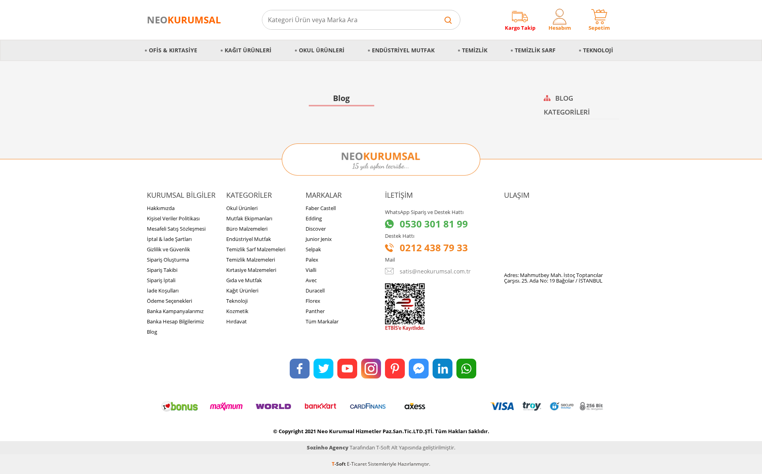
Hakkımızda (161, 208)
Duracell (315, 290)
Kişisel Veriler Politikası (173, 218)
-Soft (339, 464)
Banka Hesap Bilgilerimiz (175, 321)
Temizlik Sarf (535, 50)
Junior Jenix (319, 239)
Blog (152, 332)
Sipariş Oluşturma (168, 259)
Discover (316, 229)
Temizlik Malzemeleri (250, 259)
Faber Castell (321, 208)
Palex (312, 259)
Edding (314, 218)
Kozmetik (237, 311)
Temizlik (474, 50)
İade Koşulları (163, 290)
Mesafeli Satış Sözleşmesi (176, 229)
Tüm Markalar (322, 321)
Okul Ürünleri (321, 50)
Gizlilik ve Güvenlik (168, 249)
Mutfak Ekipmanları (249, 218)
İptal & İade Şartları (169, 239)
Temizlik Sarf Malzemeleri (255, 249)
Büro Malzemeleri (246, 229)
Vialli (311, 270)
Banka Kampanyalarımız (175, 311)
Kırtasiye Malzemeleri (251, 270)
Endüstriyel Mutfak (403, 50)
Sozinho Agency (327, 447)
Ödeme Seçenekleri (169, 301)
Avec (311, 280)
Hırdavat (236, 321)
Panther (315, 311)
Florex (313, 301)
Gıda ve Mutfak (244, 280)
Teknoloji (598, 50)
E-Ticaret (357, 464)
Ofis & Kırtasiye (173, 50)
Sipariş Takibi (162, 270)
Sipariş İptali (161, 280)
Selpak (313, 249)
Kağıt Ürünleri (248, 50)
